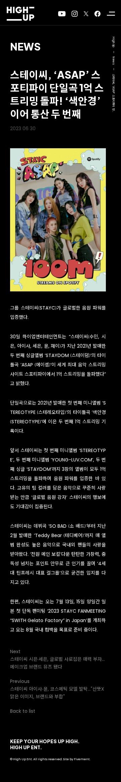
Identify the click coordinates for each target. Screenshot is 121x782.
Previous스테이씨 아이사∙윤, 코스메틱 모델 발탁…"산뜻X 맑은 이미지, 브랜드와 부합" (57, 689)
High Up (113, 42)
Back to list (22, 711)
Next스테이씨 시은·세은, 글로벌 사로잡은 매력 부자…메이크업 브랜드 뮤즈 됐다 (57, 659)
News (25, 46)
